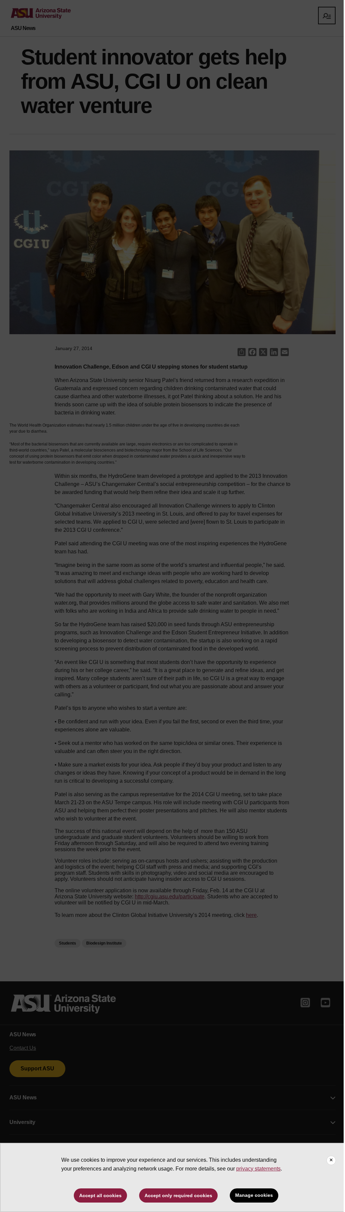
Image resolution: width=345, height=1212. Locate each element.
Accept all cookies (100, 1195)
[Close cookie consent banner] (331, 1160)
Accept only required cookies (178, 1195)
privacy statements (258, 1169)
